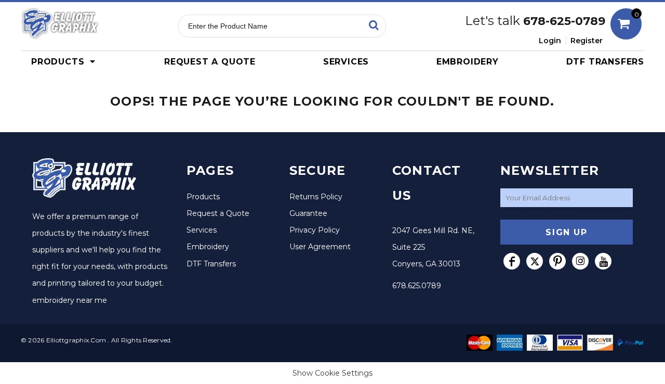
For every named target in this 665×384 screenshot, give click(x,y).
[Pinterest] (557, 261)
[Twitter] (534, 261)
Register (586, 40)
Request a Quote (218, 213)
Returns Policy (315, 196)
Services (202, 230)
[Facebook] (511, 261)
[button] (66, 61)
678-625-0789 (564, 21)
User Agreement (320, 246)
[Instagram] (580, 261)
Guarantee (308, 213)
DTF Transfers (211, 263)
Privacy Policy (314, 230)
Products (203, 196)
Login (550, 40)
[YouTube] (603, 261)
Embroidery (208, 246)
